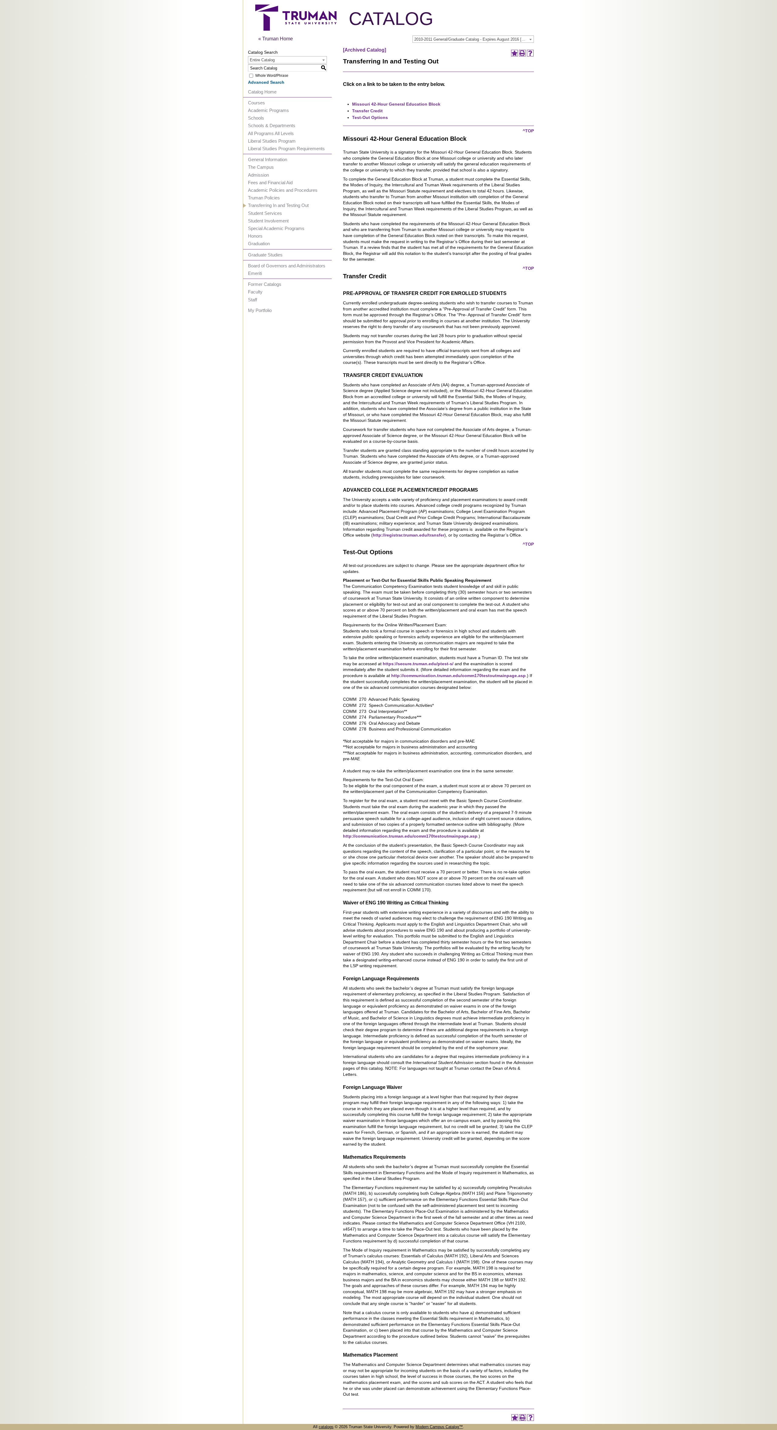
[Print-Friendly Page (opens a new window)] (522, 53)
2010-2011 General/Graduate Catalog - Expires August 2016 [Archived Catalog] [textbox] (474, 39)
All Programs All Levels (271, 133)
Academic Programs (268, 110)
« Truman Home (275, 38)
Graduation (259, 243)
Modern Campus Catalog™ (439, 1427)
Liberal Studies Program (272, 141)
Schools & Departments (271, 125)
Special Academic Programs (276, 228)
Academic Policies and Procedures (282, 190)
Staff (252, 299)
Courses (256, 102)
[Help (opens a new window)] (530, 53)
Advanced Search (266, 82)
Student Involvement (268, 220)
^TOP (528, 130)
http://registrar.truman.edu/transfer (408, 535)
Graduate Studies (265, 254)
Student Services (265, 213)
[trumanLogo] (296, 29)
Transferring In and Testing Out (278, 205)
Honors (255, 236)
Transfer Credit (367, 110)
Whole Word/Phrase (271, 75)
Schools (256, 117)
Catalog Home (262, 91)
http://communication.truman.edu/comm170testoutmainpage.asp (458, 675)
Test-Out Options (370, 117)
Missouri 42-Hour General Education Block (396, 104)
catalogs (326, 1427)
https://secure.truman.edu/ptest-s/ (418, 663)
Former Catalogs (264, 284)
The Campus (261, 167)
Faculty (255, 291)
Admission (258, 175)
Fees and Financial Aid (270, 182)
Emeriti (255, 273)
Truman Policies (264, 197)
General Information (267, 159)
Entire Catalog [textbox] (262, 60)
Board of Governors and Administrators (286, 265)
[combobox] (473, 39)
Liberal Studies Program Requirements (286, 148)
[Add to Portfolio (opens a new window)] (514, 53)
